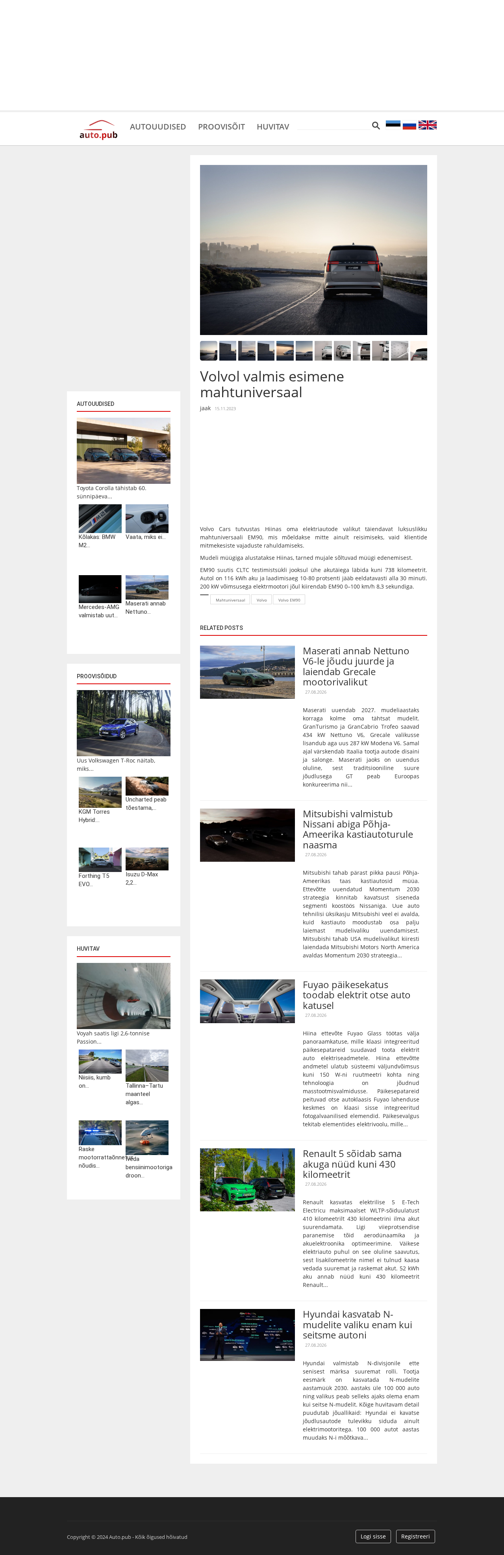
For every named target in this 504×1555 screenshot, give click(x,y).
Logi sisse (373, 1536)
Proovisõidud (97, 676)
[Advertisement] (252, 55)
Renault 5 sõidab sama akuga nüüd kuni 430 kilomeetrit (352, 1164)
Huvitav (273, 126)
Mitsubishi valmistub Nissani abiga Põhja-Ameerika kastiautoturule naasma (358, 829)
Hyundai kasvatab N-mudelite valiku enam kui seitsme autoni (357, 1324)
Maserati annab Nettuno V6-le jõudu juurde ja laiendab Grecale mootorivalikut (356, 666)
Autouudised (158, 126)
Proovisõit (221, 126)
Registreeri (415, 1536)
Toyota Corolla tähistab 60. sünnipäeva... (111, 492)
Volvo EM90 (289, 600)
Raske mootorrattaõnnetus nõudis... (100, 1157)
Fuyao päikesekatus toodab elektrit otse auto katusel (357, 995)
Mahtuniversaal (230, 600)
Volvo (262, 600)
